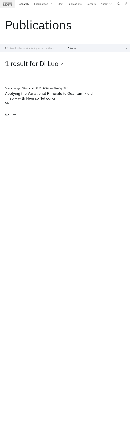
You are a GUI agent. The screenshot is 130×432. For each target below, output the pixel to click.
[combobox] (97, 48)
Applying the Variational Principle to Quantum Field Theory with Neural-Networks (49, 96)
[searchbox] (32, 48)
